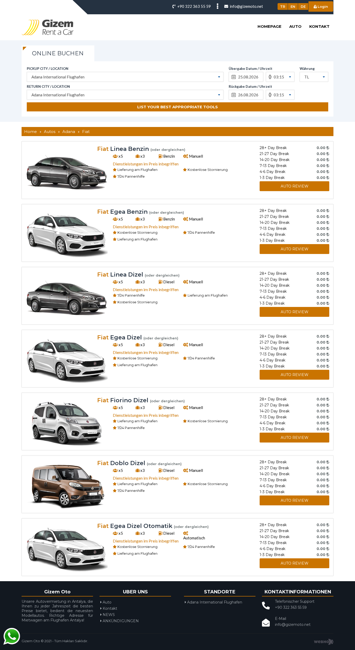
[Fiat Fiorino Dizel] (67, 444)
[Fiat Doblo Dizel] (67, 507)
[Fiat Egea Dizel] (67, 381)
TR (282, 6)
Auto (295, 26)
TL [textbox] (306, 77)
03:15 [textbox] (279, 77)
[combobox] (125, 77)
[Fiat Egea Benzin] (67, 256)
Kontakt (319, 26)
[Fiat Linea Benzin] (67, 193)
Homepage (269, 26)
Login (322, 6)
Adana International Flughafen (214, 602)
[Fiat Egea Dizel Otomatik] (67, 570)
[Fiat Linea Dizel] (67, 319)
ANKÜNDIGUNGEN (120, 621)
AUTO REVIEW (294, 186)
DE (303, 6)
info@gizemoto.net (246, 6)
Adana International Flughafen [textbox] (57, 77)
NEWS (108, 614)
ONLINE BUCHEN (58, 53)
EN (293, 6)
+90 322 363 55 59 (193, 6)
